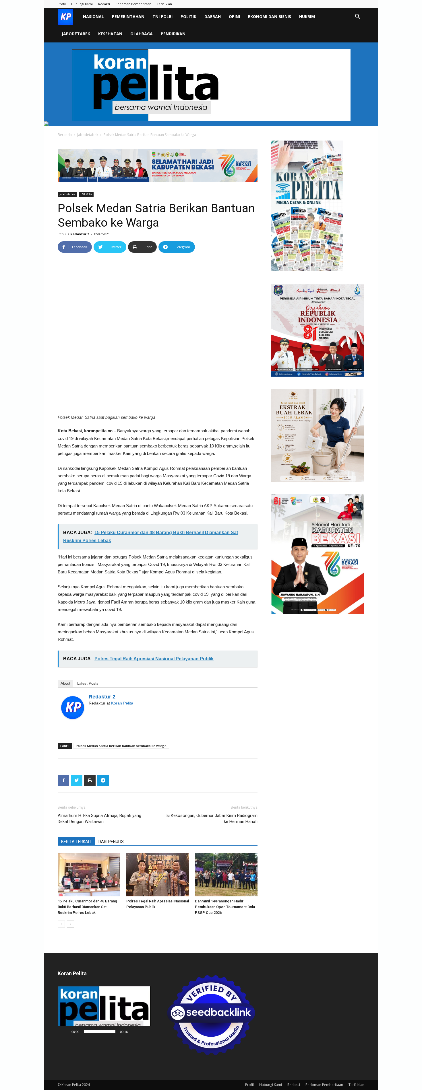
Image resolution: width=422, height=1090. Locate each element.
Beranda (65, 134)
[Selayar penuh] (143, 1031)
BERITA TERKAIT (76, 841)
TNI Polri (162, 16)
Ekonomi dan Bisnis (269, 16)
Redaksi (104, 4)
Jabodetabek (76, 33)
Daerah (212, 16)
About (65, 683)
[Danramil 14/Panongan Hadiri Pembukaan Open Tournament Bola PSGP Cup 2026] (226, 874)
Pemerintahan (128, 16)
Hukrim (307, 16)
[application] (104, 1011)
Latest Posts (87, 683)
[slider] (99, 1031)
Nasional (93, 16)
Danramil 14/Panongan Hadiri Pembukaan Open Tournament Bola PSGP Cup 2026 (225, 907)
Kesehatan (110, 33)
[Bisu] (134, 1031)
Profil (62, 4)
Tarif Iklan (164, 4)
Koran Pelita (122, 703)
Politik (188, 16)
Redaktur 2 (79, 234)
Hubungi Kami (82, 4)
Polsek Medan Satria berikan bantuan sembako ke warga (121, 745)
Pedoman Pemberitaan (133, 4)
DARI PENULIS (111, 841)
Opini (234, 16)
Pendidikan (173, 33)
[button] (357, 17)
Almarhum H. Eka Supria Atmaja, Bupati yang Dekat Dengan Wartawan (99, 818)
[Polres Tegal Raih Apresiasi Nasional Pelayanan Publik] (157, 874)
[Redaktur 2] (72, 707)
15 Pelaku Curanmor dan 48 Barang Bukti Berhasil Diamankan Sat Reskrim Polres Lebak (87, 907)
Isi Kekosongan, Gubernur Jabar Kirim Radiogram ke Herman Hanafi (211, 818)
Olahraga (141, 33)
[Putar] (65, 1031)
